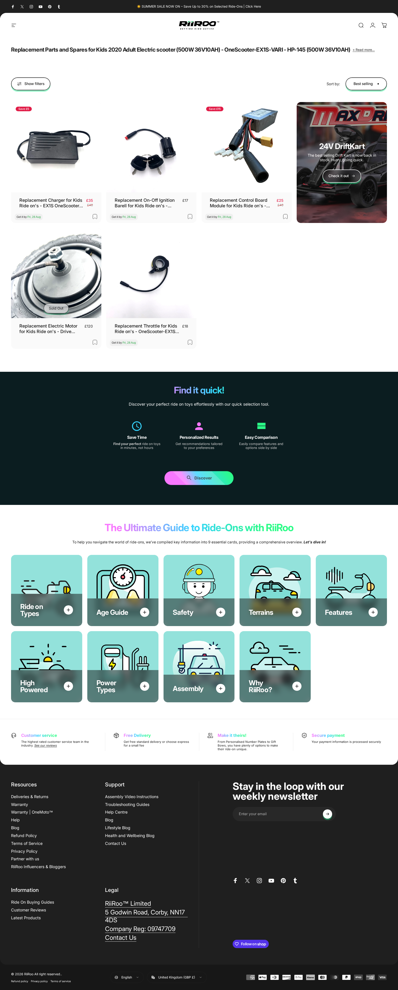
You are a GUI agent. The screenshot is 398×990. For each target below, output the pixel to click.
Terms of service (60, 981)
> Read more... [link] (364, 50)
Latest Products (26, 917)
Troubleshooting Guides (127, 804)
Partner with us (25, 858)
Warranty (19, 804)
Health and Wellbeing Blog (130, 835)
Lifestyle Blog (117, 827)
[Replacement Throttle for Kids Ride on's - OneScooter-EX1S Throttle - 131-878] (151, 273)
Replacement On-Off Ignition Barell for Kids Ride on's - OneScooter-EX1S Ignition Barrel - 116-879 (145, 203)
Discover (203, 478)
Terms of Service (27, 843)
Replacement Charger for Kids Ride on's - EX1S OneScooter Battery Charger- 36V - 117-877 (50, 203)
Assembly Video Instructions (131, 796)
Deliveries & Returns (29, 796)
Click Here (253, 6)
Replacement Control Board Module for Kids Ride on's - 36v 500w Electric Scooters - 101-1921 (240, 203)
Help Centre (116, 812)
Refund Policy (24, 835)
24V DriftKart (342, 146)
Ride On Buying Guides (32, 902)
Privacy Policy (24, 851)
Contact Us (115, 843)
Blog (15, 827)
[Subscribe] (327, 814)
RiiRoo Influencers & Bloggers (38, 866)
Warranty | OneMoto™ (32, 812)
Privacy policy (39, 981)
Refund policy (19, 981)
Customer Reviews (28, 910)
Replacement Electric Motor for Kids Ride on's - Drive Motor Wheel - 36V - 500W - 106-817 (49, 328)
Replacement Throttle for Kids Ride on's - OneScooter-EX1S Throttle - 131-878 (146, 328)
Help (15, 819)
